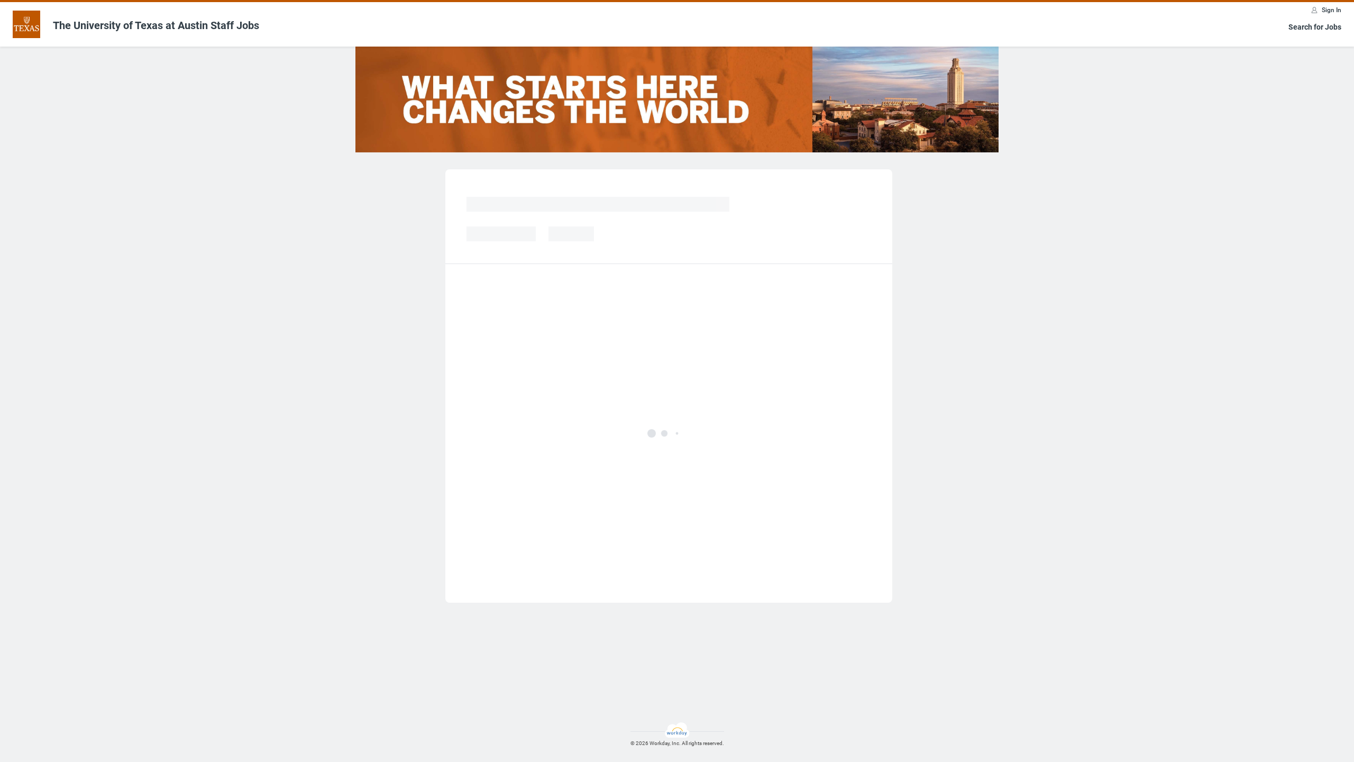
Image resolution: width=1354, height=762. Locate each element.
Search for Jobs (1314, 27)
